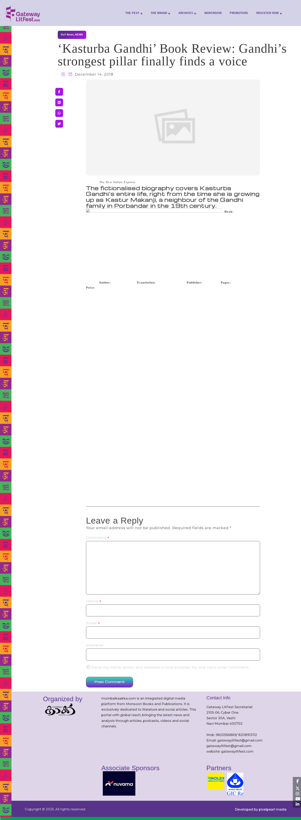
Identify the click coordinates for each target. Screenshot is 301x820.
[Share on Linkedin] (59, 102)
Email (93, 623)
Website (95, 645)
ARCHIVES (185, 13)
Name (94, 601)
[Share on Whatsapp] (59, 113)
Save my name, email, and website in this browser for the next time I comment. (170, 667)
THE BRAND (159, 13)
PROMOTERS (239, 13)
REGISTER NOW (267, 13)
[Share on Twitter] (59, 124)
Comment (98, 537)
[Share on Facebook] (59, 92)
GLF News (67, 34)
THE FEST (132, 13)
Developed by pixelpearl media (260, 809)
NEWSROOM (213, 13)
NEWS (79, 34)
